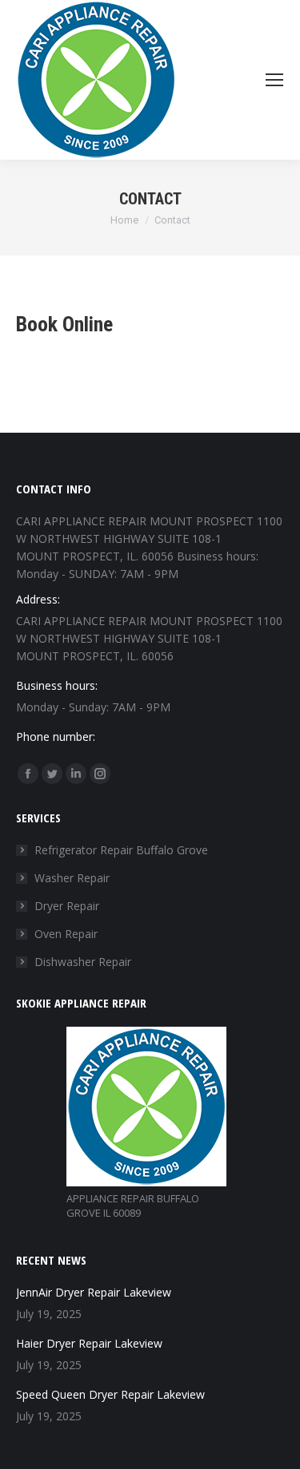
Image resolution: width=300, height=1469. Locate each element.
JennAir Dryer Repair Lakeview (93, 1292)
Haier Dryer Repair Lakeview (89, 1343)
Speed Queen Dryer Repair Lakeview (110, 1394)
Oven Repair (66, 933)
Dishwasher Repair (82, 961)
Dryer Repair (66, 905)
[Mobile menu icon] (274, 79)
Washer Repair (72, 877)
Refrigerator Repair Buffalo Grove (121, 849)
